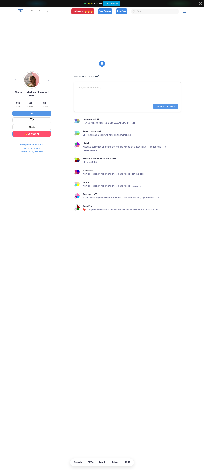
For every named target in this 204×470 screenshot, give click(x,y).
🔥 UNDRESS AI (32, 134)
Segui (31, 113)
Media (32, 127)
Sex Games (105, 11)
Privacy (116, 462)
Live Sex (121, 11)
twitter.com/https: (32, 148)
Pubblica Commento (166, 106)
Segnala (78, 462)
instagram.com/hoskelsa (31, 144)
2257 (127, 462)
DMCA (91, 462)
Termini (103, 462)
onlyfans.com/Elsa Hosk (31, 152)
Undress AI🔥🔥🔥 (83, 11)
